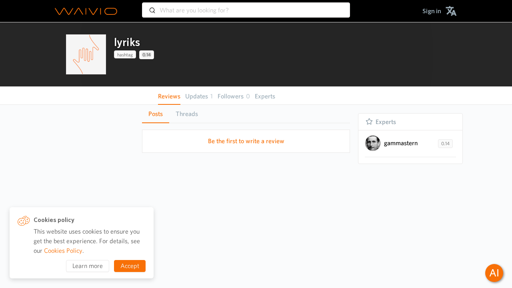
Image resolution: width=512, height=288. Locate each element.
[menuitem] (431, 11)
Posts (155, 114)
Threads (187, 114)
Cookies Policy (63, 250)
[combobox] (246, 6)
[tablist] (246, 113)
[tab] (155, 114)
